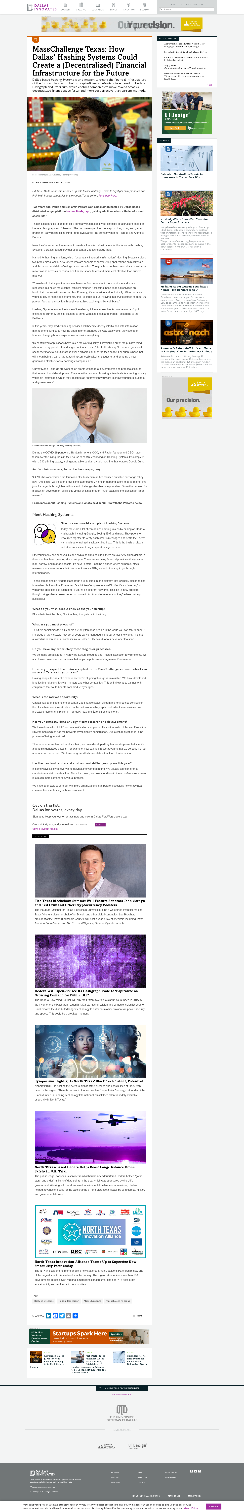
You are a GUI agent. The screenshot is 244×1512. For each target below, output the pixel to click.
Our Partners (170, 1478)
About (174, 4)
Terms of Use (174, 1496)
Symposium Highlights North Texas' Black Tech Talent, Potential (89, 1081)
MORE (209, 85)
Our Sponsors (170, 1472)
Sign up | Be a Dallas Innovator (146, 1496)
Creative (81, 10)
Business (65, 10)
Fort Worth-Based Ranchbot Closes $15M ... (185, 52)
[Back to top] (231, 1491)
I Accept (213, 1506)
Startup (144, 10)
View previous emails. (45, 828)
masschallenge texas (118, 1301)
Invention (129, 10)
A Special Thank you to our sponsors (122, 1388)
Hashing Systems (44, 1301)
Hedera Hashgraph (78, 211)
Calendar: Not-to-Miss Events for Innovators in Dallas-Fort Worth (186, 58)
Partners (198, 4)
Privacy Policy (194, 1496)
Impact (113, 10)
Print (139, 1315)
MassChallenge (92, 1301)
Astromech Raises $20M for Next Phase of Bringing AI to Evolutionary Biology (47, 1361)
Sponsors (185, 4)
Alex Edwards (44, 182)
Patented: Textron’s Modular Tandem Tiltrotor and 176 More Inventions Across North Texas (184, 76)
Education (98, 10)
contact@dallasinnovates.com (43, 1487)
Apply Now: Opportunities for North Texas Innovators (185, 67)
